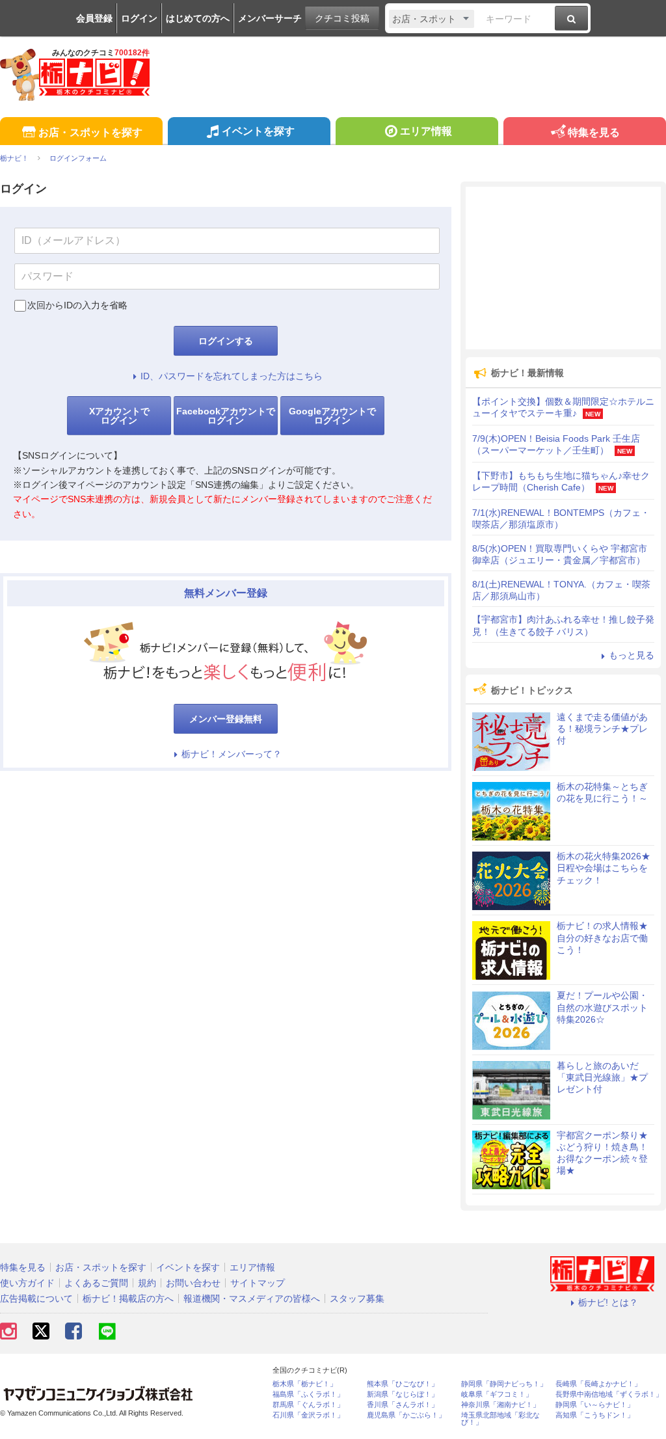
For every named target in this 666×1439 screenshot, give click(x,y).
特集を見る (594, 132)
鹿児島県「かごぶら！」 (406, 1415)
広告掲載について (36, 1298)
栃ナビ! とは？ (608, 1302)
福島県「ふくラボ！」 (308, 1394)
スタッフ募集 (357, 1298)
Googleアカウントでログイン (332, 415)
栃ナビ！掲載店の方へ (128, 1298)
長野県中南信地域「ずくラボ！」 (609, 1394)
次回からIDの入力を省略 (77, 305)
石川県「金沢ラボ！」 (308, 1415)
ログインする (225, 341)
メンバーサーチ (270, 18)
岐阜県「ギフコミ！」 (497, 1394)
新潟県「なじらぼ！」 (402, 1394)
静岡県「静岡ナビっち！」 (504, 1384)
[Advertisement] (563, 268)
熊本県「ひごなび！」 (402, 1384)
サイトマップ (257, 1283)
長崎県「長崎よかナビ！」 (598, 1384)
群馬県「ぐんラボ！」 (308, 1404)
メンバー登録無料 (225, 719)
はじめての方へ (198, 18)
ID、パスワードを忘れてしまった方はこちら (231, 376)
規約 (147, 1283)
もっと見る (631, 655)
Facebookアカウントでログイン (225, 415)
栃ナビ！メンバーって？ (231, 754)
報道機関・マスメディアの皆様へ (251, 1298)
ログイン (139, 18)
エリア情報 (426, 131)
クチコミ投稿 (342, 18)
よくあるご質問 (96, 1283)
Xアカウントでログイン (119, 415)
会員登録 (94, 18)
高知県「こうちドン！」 (594, 1415)
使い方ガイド (27, 1283)
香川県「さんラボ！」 (402, 1404)
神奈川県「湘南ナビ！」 (500, 1404)
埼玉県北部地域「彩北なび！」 (500, 1419)
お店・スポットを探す (90, 132)
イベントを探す (258, 131)
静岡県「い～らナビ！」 (594, 1404)
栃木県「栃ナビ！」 (305, 1384)
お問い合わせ (193, 1283)
